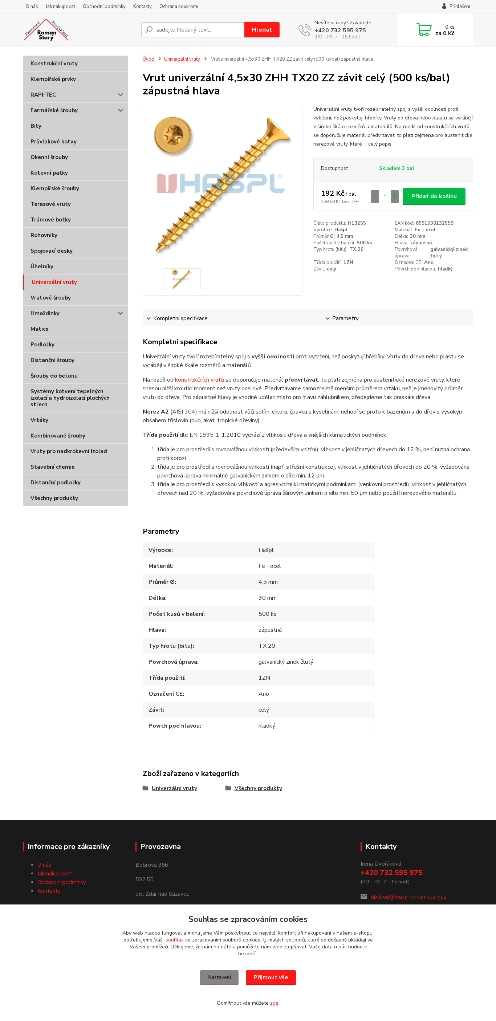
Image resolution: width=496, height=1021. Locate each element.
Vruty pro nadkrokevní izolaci (69, 451)
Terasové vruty (51, 204)
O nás (32, 6)
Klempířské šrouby (55, 188)
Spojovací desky (52, 251)
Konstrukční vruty (54, 63)
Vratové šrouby (51, 297)
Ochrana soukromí (178, 6)
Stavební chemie (53, 467)
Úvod (148, 59)
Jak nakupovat (60, 6)
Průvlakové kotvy (54, 141)
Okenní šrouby (49, 157)
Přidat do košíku (434, 196)
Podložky (42, 344)
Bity (36, 126)
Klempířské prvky (53, 79)
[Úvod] (79, 29)
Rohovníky (44, 235)
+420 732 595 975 (340, 30)
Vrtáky (39, 420)
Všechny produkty (54, 498)
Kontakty (142, 6)
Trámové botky (51, 219)
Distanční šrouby (52, 360)
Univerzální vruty (54, 282)
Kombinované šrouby (58, 435)
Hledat (262, 30)
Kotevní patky (49, 172)
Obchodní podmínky (104, 6)
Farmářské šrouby (54, 110)
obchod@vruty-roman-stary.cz (408, 896)
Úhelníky (42, 266)
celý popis (379, 144)
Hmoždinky (45, 313)
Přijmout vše (270, 977)
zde (274, 1003)
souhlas (175, 939)
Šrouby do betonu (54, 375)
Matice (40, 329)
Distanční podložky (56, 482)
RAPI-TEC (43, 94)
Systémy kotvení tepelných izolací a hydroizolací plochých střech (70, 398)
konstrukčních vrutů (199, 380)
